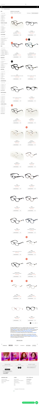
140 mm (3, 84)
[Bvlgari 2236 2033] (32, 287)
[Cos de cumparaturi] (37, 7)
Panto (2, 26)
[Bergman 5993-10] (17, 155)
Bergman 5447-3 (17, 141)
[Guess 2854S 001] (17, 177)
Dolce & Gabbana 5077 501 (31, 75)
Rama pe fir (3, 39)
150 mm (3, 89)
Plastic (2, 76)
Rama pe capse (4, 40)
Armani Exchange (4, 63)
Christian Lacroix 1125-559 (31, 53)
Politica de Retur (16, 381)
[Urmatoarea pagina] (37, 323)
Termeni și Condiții (4, 379)
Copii (2, 19)
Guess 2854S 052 (31, 185)
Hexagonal (3, 27)
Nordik (17, 118)
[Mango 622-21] (17, 45)
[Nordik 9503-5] (17, 23)
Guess (32, 162)
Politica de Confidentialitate (5, 373)
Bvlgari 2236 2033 (31, 295)
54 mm (3, 107)
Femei (2, 18)
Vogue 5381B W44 (32, 317)
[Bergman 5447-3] (17, 133)
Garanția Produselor (17, 382)
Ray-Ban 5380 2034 (32, 31)
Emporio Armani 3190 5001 (17, 273)
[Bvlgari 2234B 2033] (32, 243)
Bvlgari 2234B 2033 (32, 251)
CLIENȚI (15, 377)
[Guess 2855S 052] (32, 199)
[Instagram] (20, 368)
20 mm (3, 100)
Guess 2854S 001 (17, 185)
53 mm (3, 108)
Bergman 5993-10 (17, 163)
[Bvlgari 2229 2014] (17, 287)
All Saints (3, 61)
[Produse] (1, 7)
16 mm (3, 98)
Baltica (2, 64)
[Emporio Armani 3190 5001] (17, 265)
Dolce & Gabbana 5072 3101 (17, 251)
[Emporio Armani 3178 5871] (32, 221)
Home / (2, 8)
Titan (2, 75)
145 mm (3, 85)
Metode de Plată (16, 379)
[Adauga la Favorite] (20, 35)
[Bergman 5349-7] (32, 111)
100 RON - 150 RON (4, 52)
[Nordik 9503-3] (17, 111)
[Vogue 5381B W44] (32, 309)
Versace (32, 96)
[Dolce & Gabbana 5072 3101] (17, 243)
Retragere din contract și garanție (18, 380)
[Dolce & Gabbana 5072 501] (17, 89)
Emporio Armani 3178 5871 (31, 229)
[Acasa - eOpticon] (8, 7)
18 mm (3, 97)
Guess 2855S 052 (31, 207)
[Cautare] (26, 4)
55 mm (3, 111)
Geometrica (3, 31)
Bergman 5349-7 (31, 119)
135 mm (3, 86)
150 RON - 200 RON (4, 53)
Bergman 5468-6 (31, 141)
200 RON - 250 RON (4, 54)
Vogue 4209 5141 (17, 317)
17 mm (3, 96)
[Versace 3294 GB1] (32, 89)
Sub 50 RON (3, 49)
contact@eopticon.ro (32, 367)
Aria (2, 62)
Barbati (3, 17)
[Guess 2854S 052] (32, 177)
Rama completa (4, 38)
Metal (2, 42)
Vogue (17, 316)
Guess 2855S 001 (17, 207)
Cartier (17, 74)
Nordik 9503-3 (17, 119)
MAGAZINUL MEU (4, 377)
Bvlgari (32, 250)
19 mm (3, 99)
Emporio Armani (31, 228)
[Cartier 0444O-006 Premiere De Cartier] (17, 67)
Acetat (2, 41)
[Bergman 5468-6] (32, 133)
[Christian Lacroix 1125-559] (32, 45)
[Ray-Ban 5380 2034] (32, 23)
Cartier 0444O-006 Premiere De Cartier (17, 75)
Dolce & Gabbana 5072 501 (17, 97)
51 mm (3, 112)
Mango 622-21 (17, 53)
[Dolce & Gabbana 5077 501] (32, 67)
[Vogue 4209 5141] (17, 309)
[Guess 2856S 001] (17, 221)
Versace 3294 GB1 (32, 97)
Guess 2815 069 (31, 163)
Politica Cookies (3, 381)
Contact (2, 382)
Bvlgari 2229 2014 (17, 295)
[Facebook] (18, 368)
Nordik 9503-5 (17, 31)
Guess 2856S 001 (17, 229)
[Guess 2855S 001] (17, 199)
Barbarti (3, 16)
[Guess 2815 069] (32, 155)
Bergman (31, 118)
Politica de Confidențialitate (5, 380)
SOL (14, 383)
